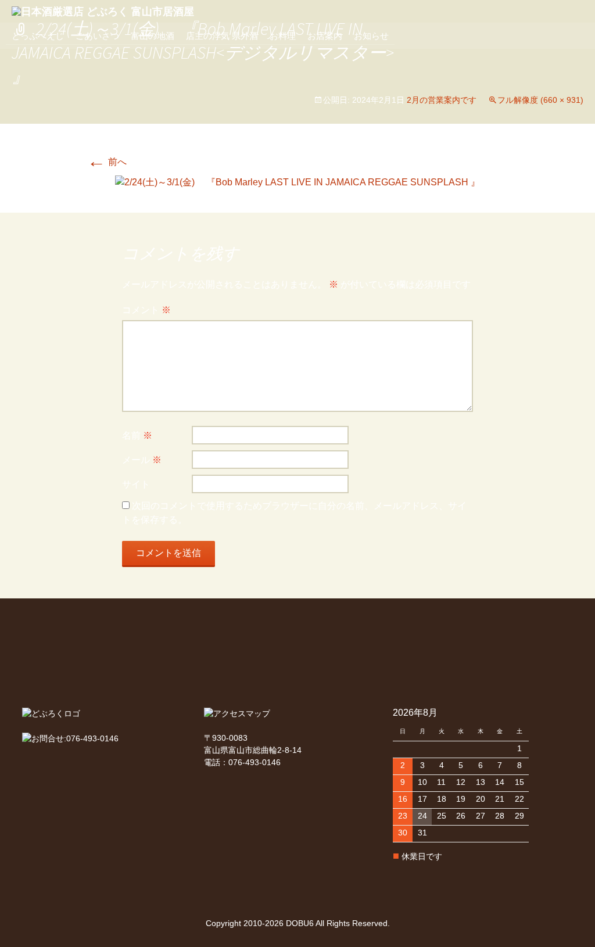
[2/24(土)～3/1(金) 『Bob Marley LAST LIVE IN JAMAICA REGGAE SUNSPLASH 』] (297, 181)
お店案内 (324, 36)
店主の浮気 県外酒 (222, 36)
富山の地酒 (152, 36)
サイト (136, 484)
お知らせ (371, 36)
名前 (137, 435)
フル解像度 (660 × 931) (540, 100)
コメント (146, 310)
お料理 (283, 36)
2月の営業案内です (441, 100)
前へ (107, 162)
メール (142, 460)
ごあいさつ (97, 36)
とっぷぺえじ (38, 36)
